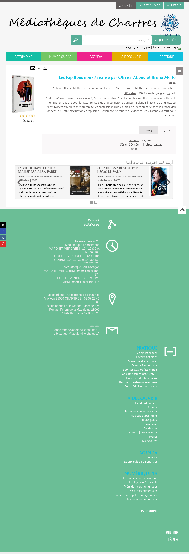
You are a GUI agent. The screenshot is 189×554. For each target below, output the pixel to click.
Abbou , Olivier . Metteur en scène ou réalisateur (83, 88)
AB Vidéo (130, 93)
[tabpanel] (94, 136)
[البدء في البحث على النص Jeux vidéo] (76, 40)
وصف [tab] (148, 130)
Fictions (134, 140)
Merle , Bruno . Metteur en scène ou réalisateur (146, 88)
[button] (23, 93)
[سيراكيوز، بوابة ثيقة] (94, 25)
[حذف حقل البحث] (84, 40)
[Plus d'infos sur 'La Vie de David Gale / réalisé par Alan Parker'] (80, 180)
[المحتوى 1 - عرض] (91, 202)
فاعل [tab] (166, 130)
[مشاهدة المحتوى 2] (95, 202)
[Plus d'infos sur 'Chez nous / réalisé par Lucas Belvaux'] (159, 181)
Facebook (93, 220)
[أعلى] (182, 210)
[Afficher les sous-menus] (168, 5)
